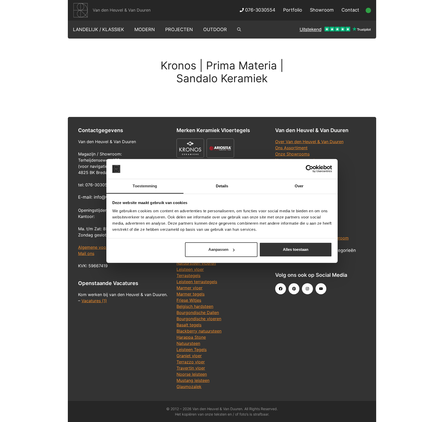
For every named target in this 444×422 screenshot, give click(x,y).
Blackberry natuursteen (199, 331)
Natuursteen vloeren (196, 263)
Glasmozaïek (189, 386)
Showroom (322, 10)
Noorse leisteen (192, 374)
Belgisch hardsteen (195, 306)
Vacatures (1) (94, 300)
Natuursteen (188, 343)
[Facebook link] (280, 288)
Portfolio (292, 10)
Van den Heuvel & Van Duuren (122, 10)
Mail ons (86, 253)
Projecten (179, 29)
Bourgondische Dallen (198, 312)
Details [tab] (222, 186)
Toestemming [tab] (145, 186)
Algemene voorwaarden (101, 247)
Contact (350, 10)
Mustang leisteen (193, 380)
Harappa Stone (191, 337)
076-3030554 (259, 10)
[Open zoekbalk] (239, 29)
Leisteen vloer (190, 269)
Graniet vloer (189, 355)
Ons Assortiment (291, 147)
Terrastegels (188, 275)
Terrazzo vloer (191, 361)
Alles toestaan (295, 249)
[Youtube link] (321, 288)
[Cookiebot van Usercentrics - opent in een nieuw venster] (309, 169)
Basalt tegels (189, 324)
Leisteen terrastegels (197, 281)
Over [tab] (299, 186)
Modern (144, 29)
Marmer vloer (189, 287)
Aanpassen (218, 249)
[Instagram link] (307, 288)
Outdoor (215, 29)
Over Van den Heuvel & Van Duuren (309, 141)
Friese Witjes (189, 300)
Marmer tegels (191, 294)
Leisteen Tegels (192, 349)
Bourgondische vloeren (199, 318)
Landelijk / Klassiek (98, 29)
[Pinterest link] (294, 288)
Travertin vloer (191, 368)
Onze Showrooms (292, 154)
